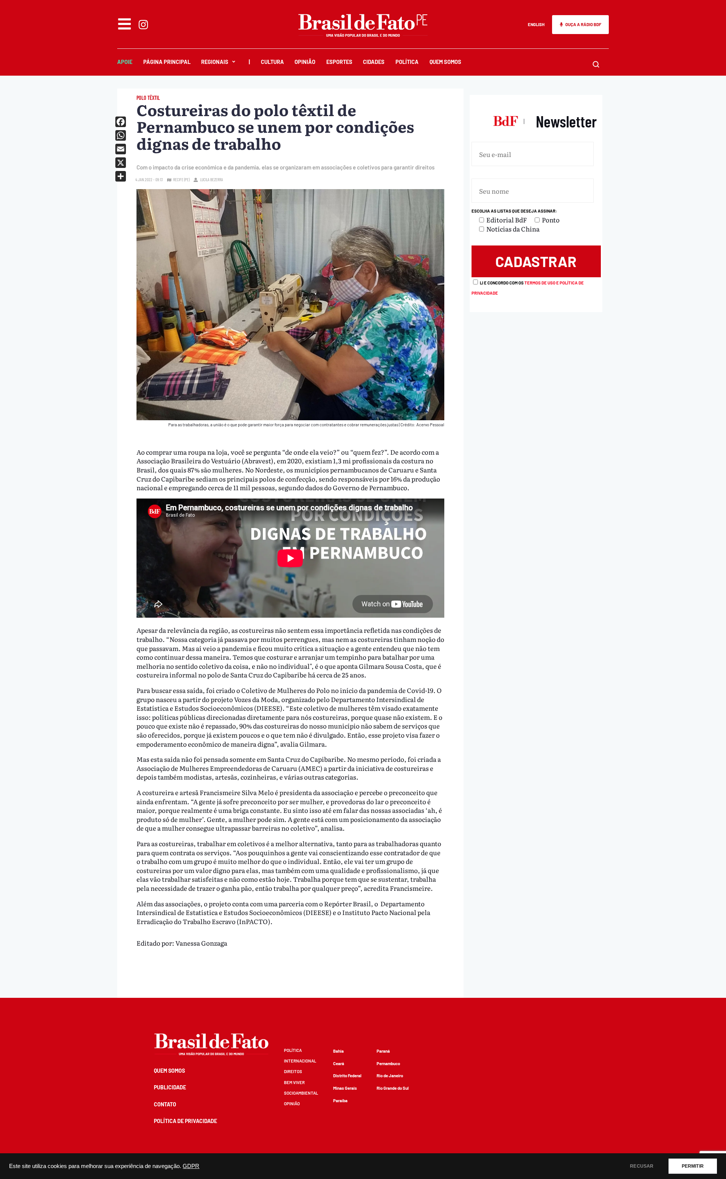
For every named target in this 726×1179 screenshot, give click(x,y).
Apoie (124, 62)
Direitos (293, 1071)
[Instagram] (143, 24)
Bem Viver (294, 1082)
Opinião (305, 62)
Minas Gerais (345, 1088)
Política (407, 62)
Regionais (214, 62)
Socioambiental (301, 1092)
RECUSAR (641, 1166)
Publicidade (170, 1087)
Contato (165, 1104)
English (536, 24)
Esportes (339, 62)
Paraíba (340, 1100)
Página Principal (167, 62)
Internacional (300, 1060)
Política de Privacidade (185, 1121)
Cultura (272, 62)
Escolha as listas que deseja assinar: (514, 210)
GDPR (191, 1166)
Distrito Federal (347, 1075)
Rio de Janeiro (390, 1075)
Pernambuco (388, 1063)
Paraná (383, 1051)
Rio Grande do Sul (393, 1088)
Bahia (338, 1051)
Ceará (338, 1063)
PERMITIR (693, 1166)
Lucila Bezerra (211, 179)
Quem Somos (445, 62)
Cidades (374, 62)
